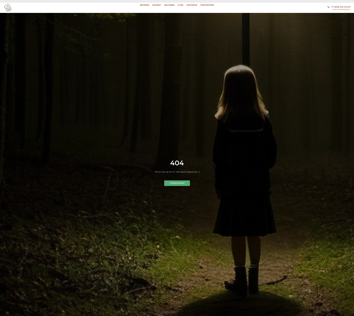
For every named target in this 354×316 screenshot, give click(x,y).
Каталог (156, 5)
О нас (180, 5)
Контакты (192, 5)
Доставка (169, 5)
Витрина (144, 5)
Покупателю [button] (207, 5)
